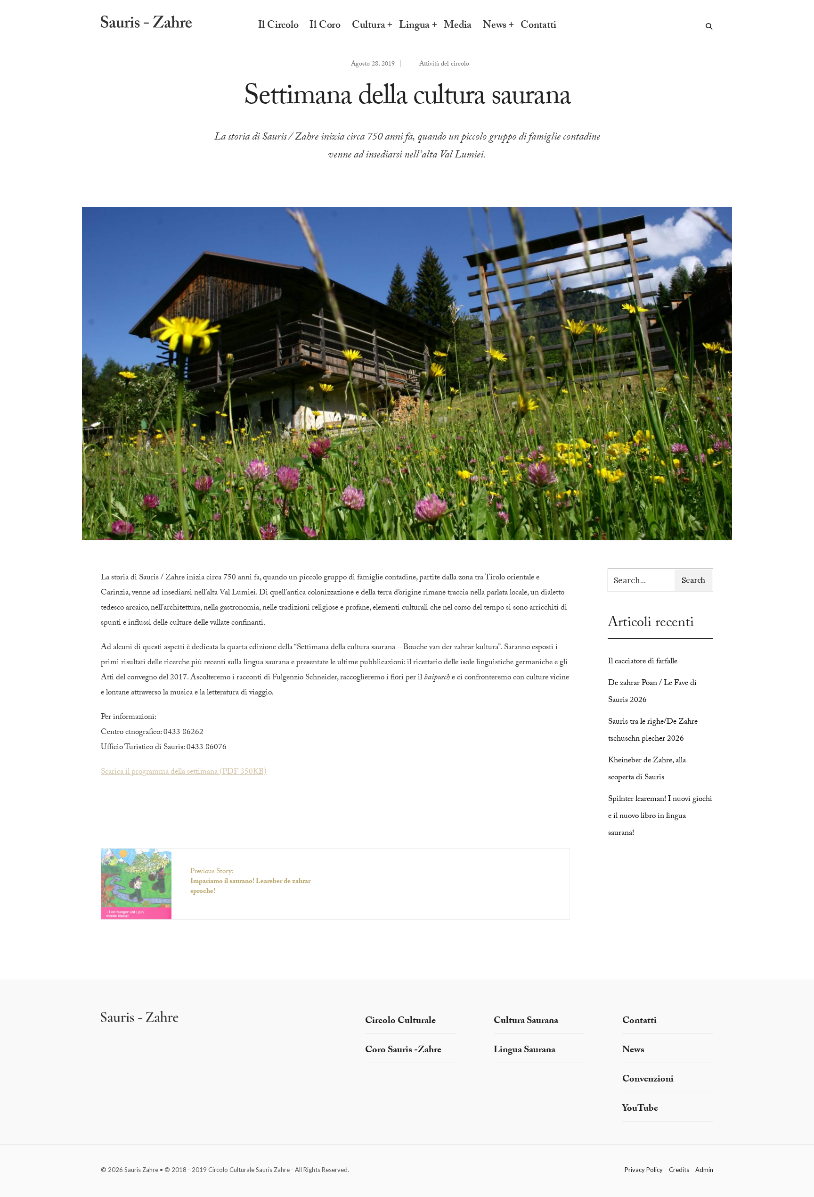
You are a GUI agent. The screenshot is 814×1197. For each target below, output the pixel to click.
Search (693, 580)
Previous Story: (250, 882)
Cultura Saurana (526, 1022)
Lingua (414, 26)
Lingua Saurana (524, 1051)
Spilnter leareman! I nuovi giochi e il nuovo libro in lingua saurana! (660, 817)
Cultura (368, 26)
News (494, 26)
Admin (704, 1169)
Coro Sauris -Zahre (403, 1051)
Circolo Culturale (400, 1022)
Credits (679, 1169)
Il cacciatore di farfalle (642, 662)
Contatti (538, 26)
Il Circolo (278, 26)
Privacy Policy (644, 1169)
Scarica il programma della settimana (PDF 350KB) (184, 772)
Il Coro (324, 26)
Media (458, 26)
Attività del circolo (444, 64)
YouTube (640, 1109)
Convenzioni (648, 1080)
